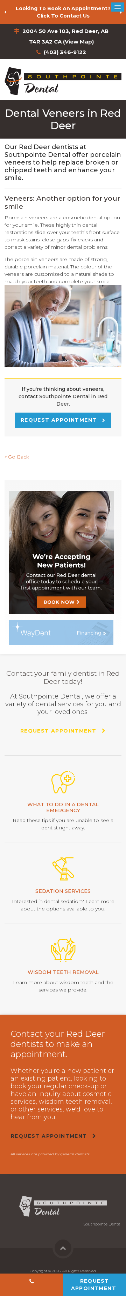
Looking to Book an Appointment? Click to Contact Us (63, 12)
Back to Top (63, 1247)
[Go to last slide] (5, 12)
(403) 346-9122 (65, 52)
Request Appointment (60, 420)
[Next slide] (120, 12)
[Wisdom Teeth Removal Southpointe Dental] (63, 950)
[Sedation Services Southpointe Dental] (63, 869)
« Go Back (17, 457)
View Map (78, 41)
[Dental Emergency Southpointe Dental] (63, 782)
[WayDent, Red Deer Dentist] (61, 632)
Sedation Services (63, 891)
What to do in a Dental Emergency (63, 807)
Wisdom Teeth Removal (63, 972)
